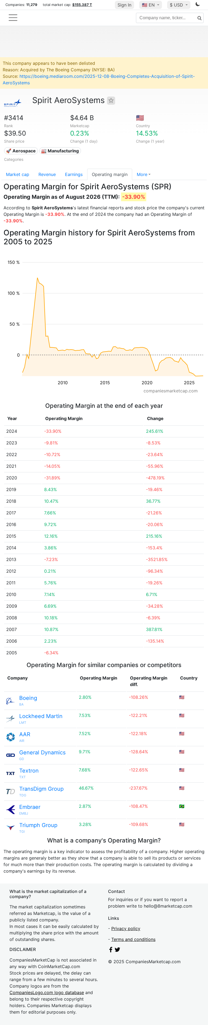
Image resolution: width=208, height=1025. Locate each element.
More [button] (142, 174)
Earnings (74, 174)
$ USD (177, 5)
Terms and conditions (133, 939)
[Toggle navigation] (13, 17)
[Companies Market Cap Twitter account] (117, 950)
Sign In (124, 5)
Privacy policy (125, 928)
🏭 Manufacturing (60, 150)
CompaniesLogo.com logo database (46, 992)
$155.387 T (82, 4)
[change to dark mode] (198, 5)
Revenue (47, 174)
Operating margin (110, 174)
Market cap (17, 174)
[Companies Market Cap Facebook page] (110, 950)
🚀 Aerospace (21, 150)
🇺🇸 (148, 5)
